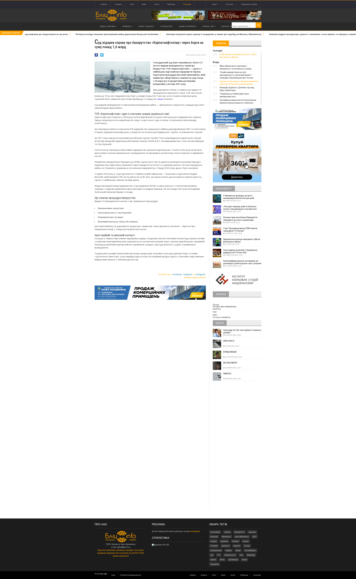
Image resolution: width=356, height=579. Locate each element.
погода (247, 546)
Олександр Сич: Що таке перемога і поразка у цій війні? (242, 331)
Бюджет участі (230, 555)
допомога (225, 546)
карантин (252, 532)
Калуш (238, 550)
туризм (213, 560)
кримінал (224, 541)
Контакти (229, 4)
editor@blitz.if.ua (123, 547)
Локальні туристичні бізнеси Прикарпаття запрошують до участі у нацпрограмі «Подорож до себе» (240, 218)
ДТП (254, 537)
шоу (241, 555)
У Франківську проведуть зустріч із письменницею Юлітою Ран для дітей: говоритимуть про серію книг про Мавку (239, 197)
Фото (132, 4)
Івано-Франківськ (242, 537)
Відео (144, 4)
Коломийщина (250, 550)
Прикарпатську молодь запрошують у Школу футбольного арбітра (241, 240)
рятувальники (216, 550)
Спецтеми (187, 4)
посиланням (195, 531)
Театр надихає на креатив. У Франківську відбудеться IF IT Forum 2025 (240, 251)
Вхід (113, 575)
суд (212, 555)
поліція (245, 541)
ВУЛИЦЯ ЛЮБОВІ (229, 352)
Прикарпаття (239, 532)
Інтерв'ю (118, 4)
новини (227, 532)
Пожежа (235, 541)
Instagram (200, 274)
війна (222, 560)
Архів (214, 4)
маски (244, 560)
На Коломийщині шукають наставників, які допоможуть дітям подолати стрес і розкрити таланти (242, 262)
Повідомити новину (249, 4)
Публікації (171, 4)
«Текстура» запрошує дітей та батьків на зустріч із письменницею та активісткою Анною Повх (240, 207)
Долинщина (233, 560)
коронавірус (215, 532)
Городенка (215, 564)
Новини (104, 4)
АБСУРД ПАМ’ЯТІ (230, 363)
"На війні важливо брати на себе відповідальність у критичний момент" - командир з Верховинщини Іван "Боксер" (237, 75)
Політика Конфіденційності (130, 575)
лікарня (214, 541)
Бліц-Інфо (214, 537)
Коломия (214, 546)
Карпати (237, 546)
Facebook (177, 274)
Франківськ (226, 537)
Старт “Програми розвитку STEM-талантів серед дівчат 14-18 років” (240, 229)
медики (228, 550)
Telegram (187, 274)
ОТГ (218, 555)
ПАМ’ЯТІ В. (227, 374)
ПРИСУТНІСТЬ (228, 341)
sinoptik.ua (226, 317)
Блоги (156, 4)
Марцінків (251, 555)
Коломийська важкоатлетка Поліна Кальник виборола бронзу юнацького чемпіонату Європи (238, 103)
